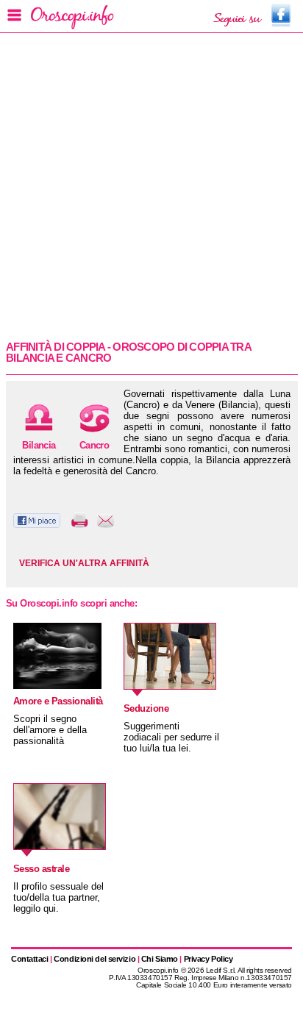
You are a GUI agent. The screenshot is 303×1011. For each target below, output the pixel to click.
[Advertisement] (151, 185)
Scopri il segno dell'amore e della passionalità (50, 729)
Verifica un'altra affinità (84, 563)
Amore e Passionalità (58, 701)
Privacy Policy (208, 958)
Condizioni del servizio (94, 958)
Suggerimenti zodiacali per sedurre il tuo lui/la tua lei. (171, 737)
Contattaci (30, 958)
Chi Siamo (159, 958)
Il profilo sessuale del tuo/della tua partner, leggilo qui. (58, 897)
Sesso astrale (41, 868)
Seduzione (146, 708)
